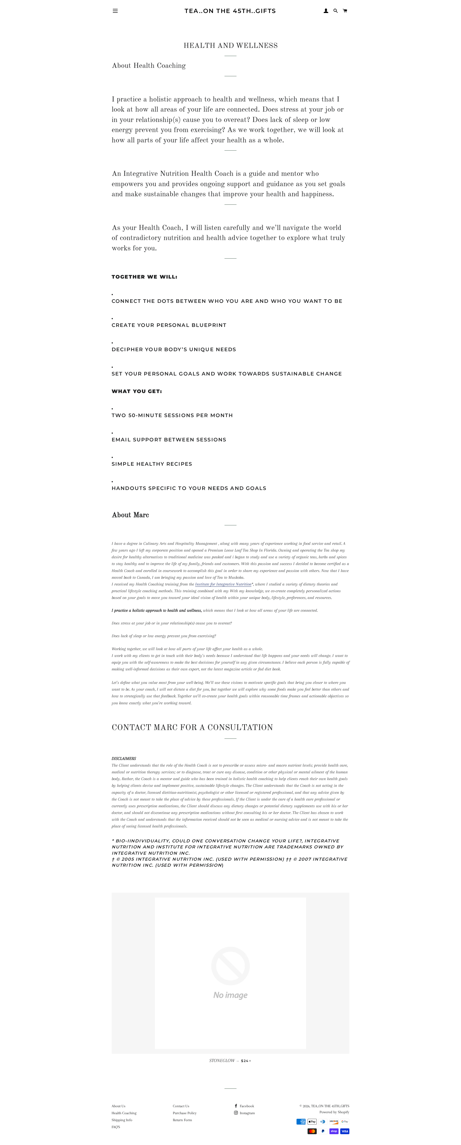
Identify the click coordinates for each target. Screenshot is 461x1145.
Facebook (246, 1106)
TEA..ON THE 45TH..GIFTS (230, 10)
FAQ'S (116, 1127)
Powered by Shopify (334, 1112)
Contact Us (181, 1106)
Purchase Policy (185, 1113)
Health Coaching (124, 1113)
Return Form (182, 1120)
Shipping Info (122, 1120)
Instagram (247, 1113)
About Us (118, 1106)
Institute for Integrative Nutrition (223, 584)
